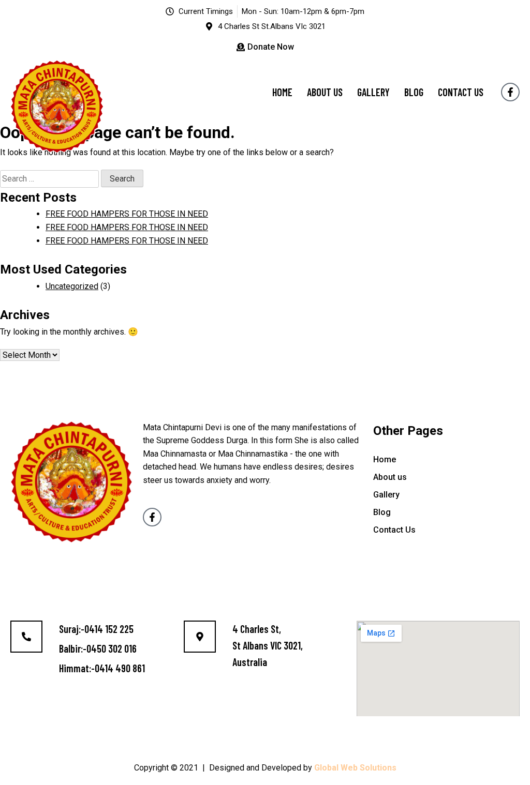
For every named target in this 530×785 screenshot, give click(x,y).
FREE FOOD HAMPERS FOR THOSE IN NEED (127, 214)
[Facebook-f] (510, 92)
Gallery (373, 92)
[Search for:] (50, 179)
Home (282, 92)
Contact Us (460, 92)
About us (325, 92)
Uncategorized (72, 286)
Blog (413, 92)
